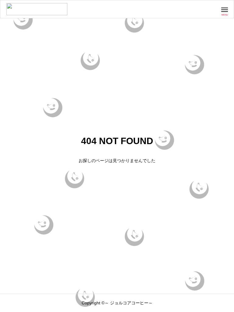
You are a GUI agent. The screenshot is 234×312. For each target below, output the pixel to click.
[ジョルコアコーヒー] (36, 9)
